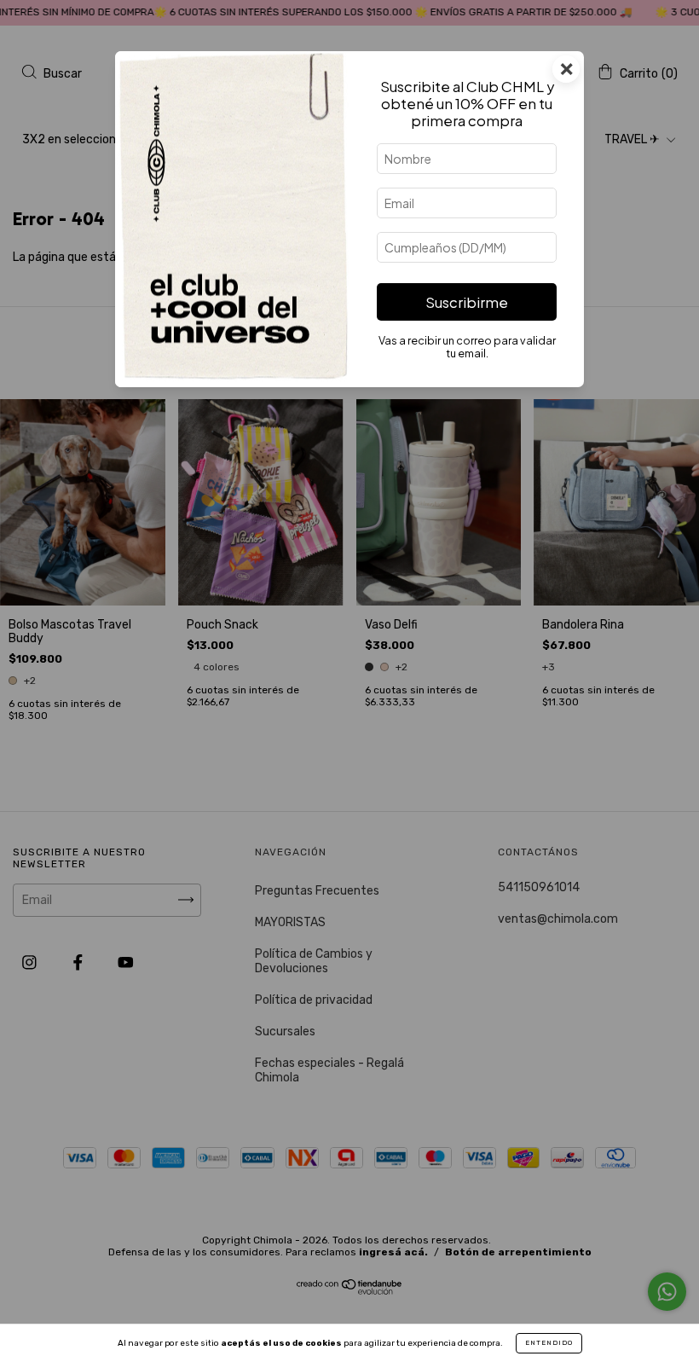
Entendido (549, 1343)
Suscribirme (466, 302)
